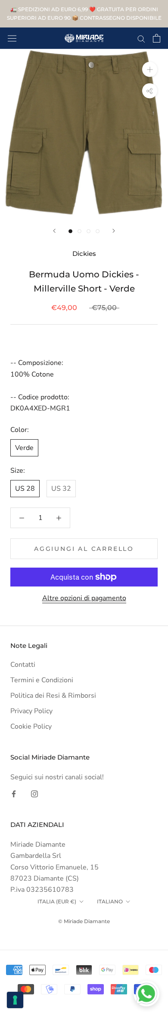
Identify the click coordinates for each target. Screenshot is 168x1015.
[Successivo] (113, 231)
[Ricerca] (141, 38)
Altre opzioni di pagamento (84, 598)
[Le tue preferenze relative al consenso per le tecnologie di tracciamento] (15, 1000)
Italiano (110, 901)
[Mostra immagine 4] (98, 231)
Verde (24, 448)
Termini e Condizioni (41, 680)
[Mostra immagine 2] (79, 231)
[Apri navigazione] (12, 38)
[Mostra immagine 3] (88, 231)
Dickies (84, 253)
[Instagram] (34, 793)
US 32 (61, 488)
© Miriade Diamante (84, 921)
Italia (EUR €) (56, 901)
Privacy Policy (31, 711)
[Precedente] (54, 231)
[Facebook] (13, 793)
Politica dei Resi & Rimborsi (53, 695)
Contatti (22, 664)
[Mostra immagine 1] (70, 231)
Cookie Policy (31, 726)
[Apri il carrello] (156, 38)
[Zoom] (149, 69)
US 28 (25, 488)
